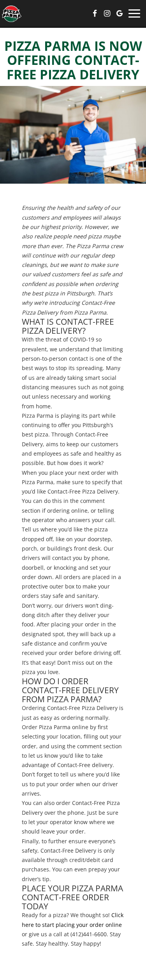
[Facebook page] (94, 13)
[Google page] (119, 13)
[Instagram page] (107, 13)
